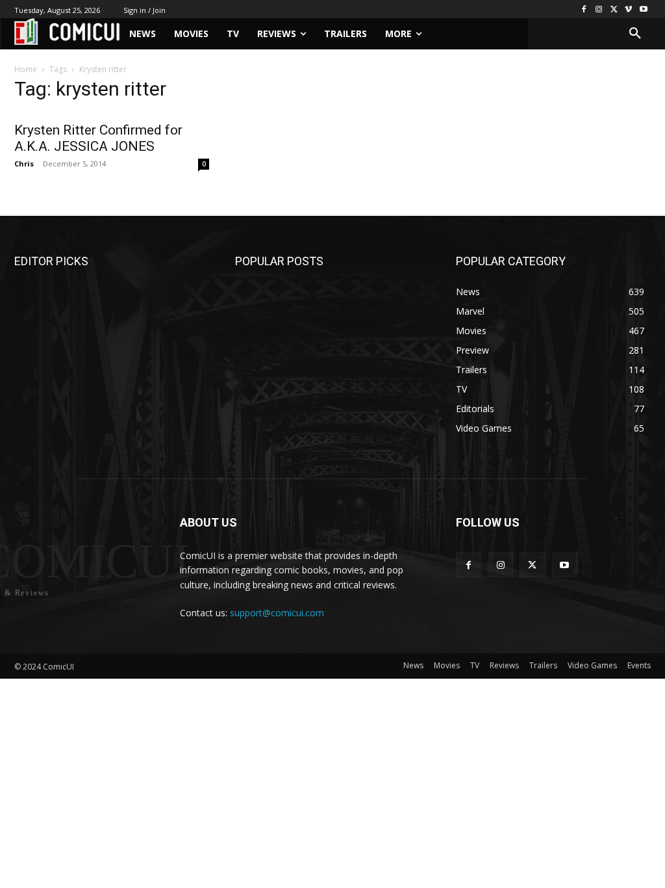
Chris (24, 163)
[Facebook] (584, 9)
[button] (635, 33)
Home (25, 69)
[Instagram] (599, 9)
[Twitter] (614, 9)
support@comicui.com (277, 613)
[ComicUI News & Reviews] (67, 31)
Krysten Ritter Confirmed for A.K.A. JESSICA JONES (98, 138)
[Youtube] (643, 9)
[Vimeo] (628, 9)
